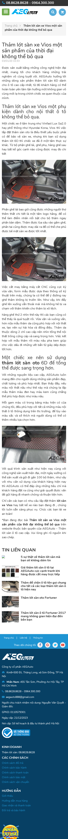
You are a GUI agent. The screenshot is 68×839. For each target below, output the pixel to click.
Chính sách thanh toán (15, 772)
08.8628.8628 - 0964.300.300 (30, 3)
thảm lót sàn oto (20, 363)
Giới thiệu (7, 796)
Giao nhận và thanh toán (16, 805)
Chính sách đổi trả (12, 763)
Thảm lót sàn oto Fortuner (39, 597)
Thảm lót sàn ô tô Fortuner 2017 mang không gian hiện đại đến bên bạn (43, 616)
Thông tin (38, 637)
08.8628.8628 (27, 752)
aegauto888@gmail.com (20, 697)
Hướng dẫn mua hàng (15, 801)
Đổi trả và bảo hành (13, 810)
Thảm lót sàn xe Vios (24, 106)
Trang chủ (11, 26)
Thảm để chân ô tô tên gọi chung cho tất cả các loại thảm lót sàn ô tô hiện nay (43, 586)
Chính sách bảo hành (14, 767)
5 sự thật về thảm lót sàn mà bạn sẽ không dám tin (40, 558)
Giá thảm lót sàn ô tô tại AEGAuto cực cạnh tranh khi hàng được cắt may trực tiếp (40, 571)
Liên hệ (23, 637)
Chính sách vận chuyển (15, 782)
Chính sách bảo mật (13, 777)
